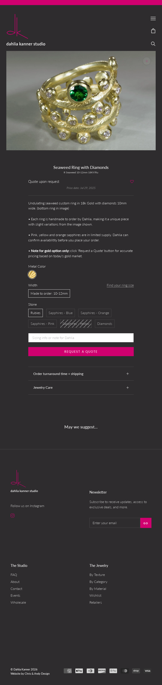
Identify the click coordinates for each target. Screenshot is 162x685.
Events (15, 595)
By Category (98, 582)
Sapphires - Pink (42, 323)
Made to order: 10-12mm (49, 293)
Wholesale (18, 602)
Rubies (35, 313)
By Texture (97, 575)
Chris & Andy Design (37, 673)
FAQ (14, 575)
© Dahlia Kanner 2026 (24, 669)
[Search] (153, 43)
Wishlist (95, 595)
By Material (97, 589)
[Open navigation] (153, 18)
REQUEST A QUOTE (81, 351)
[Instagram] (13, 515)
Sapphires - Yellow (75, 323)
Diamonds (104, 323)
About (15, 582)
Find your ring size (120, 285)
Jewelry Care (43, 387)
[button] (132, 182)
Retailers (95, 602)
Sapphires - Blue (61, 313)
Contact (16, 589)
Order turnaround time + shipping (58, 374)
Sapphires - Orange (95, 313)
